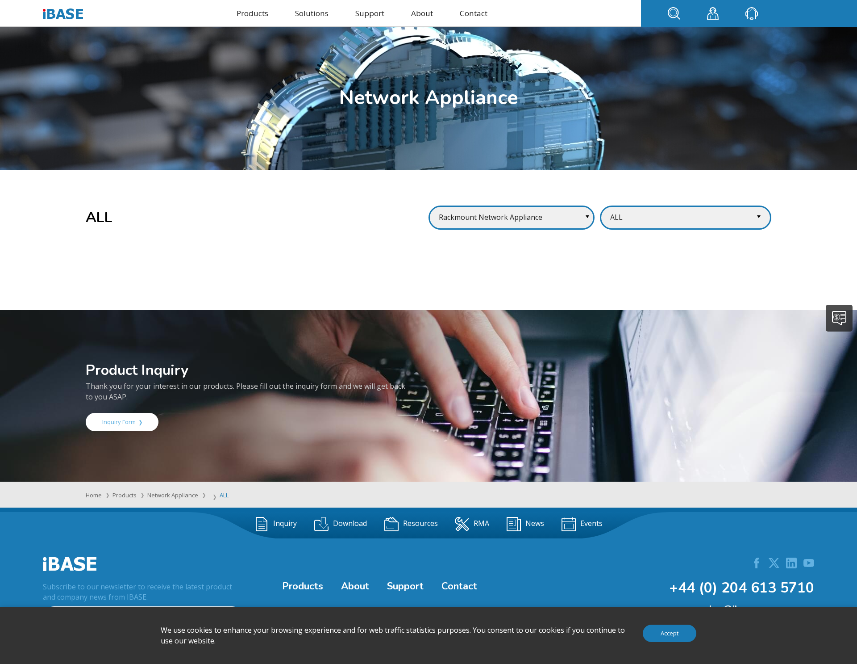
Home (94, 495)
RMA (481, 523)
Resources (420, 523)
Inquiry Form (119, 422)
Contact (473, 13)
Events (591, 523)
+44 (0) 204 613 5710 (741, 587)
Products (252, 13)
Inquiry (285, 523)
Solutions (312, 13)
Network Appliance (172, 495)
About (422, 13)
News (534, 523)
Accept (669, 633)
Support (369, 13)
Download (350, 523)
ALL (224, 495)
